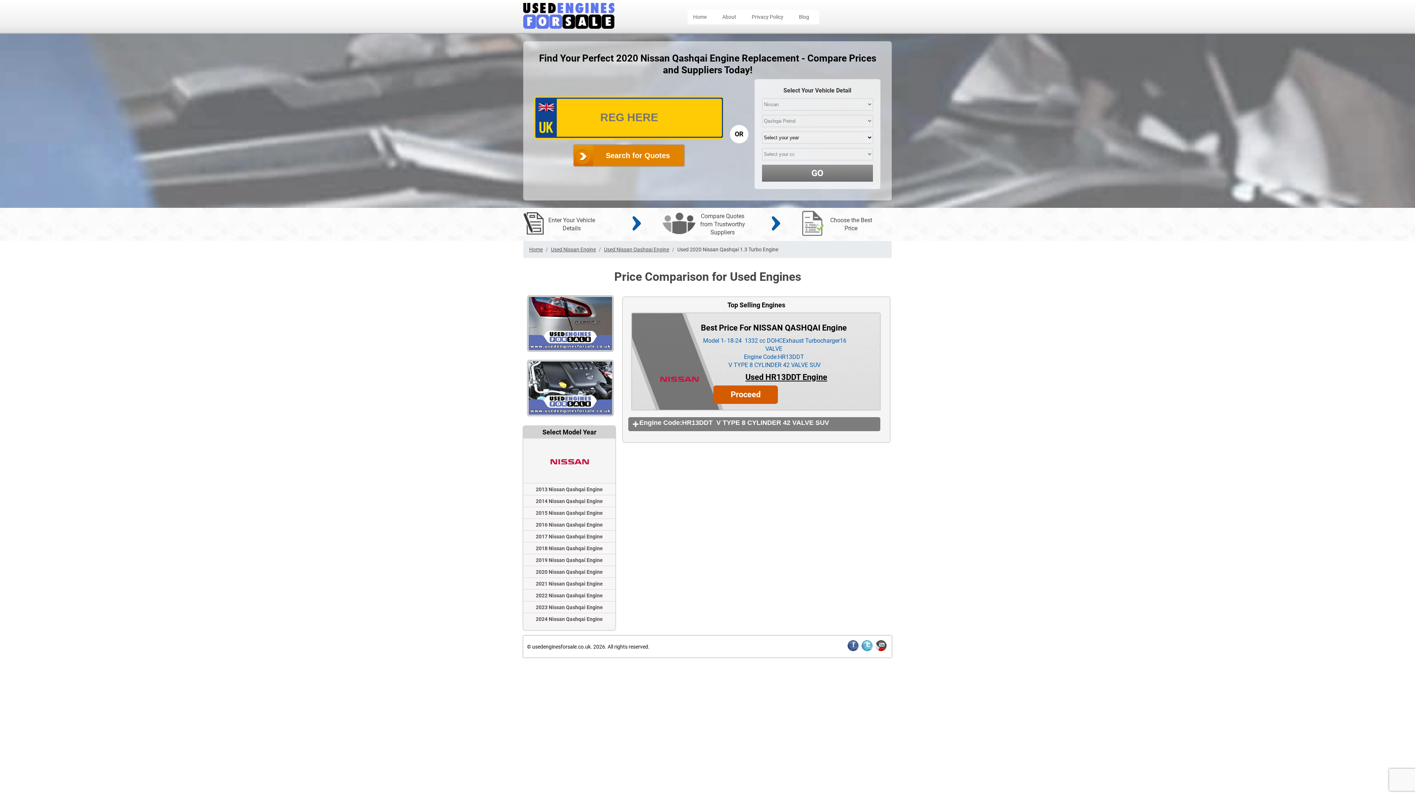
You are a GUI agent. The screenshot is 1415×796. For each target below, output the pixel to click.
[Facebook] (853, 650)
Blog (804, 17)
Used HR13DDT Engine (786, 377)
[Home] (569, 26)
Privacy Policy (767, 17)
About (729, 17)
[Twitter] (867, 650)
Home (700, 17)
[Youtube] (881, 650)
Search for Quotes (638, 155)
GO (817, 173)
